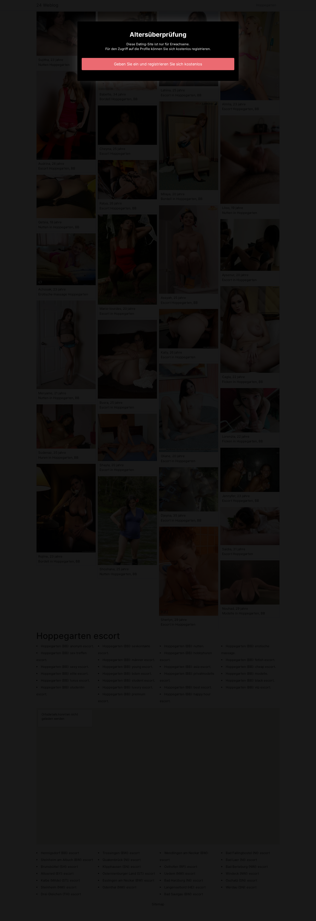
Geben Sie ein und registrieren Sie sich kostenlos (158, 64)
